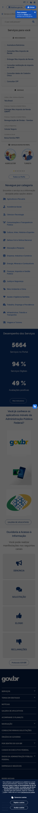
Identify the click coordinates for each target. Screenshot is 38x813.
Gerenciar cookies (20, 797)
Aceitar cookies (19, 807)
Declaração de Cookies (28, 792)
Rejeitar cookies (19, 802)
